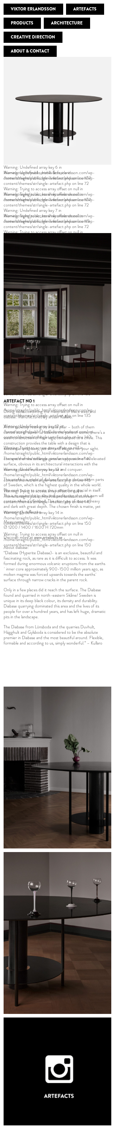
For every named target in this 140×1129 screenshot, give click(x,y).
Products (22, 23)
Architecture (67, 23)
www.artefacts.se (48, 537)
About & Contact (30, 51)
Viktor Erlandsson (33, 9)
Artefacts (85, 9)
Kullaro (66, 417)
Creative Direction (33, 37)
